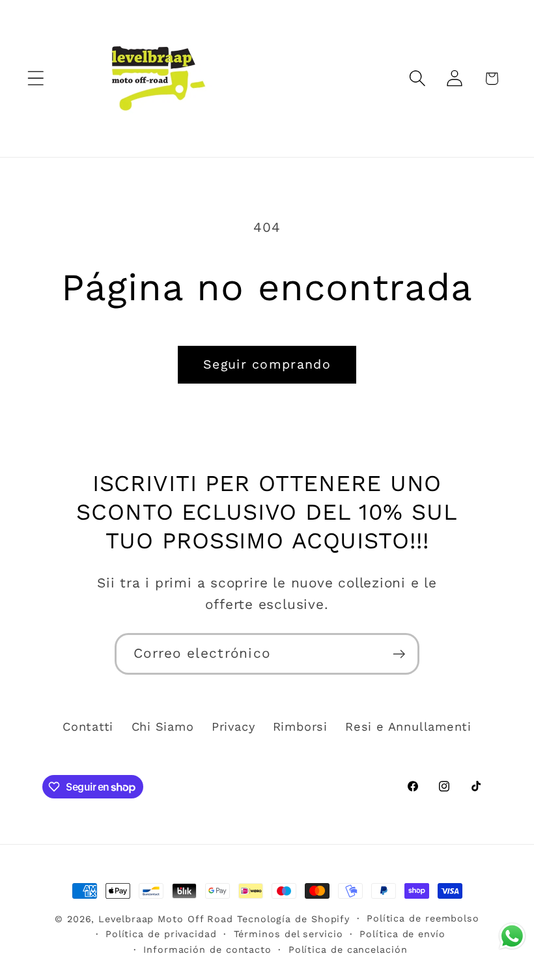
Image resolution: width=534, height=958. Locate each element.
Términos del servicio (288, 934)
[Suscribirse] (398, 654)
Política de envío (402, 934)
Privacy (233, 726)
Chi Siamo (163, 726)
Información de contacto (207, 949)
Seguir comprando (267, 364)
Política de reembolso (423, 918)
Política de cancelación (348, 949)
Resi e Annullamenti (408, 726)
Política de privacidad (161, 934)
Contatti (88, 726)
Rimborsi (300, 726)
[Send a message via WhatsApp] (512, 936)
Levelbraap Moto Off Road (165, 919)
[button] (35, 78)
